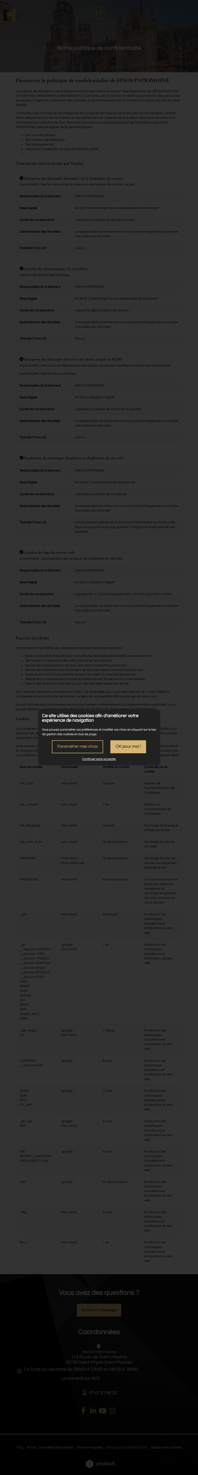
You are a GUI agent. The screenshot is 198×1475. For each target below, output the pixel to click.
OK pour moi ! (128, 746)
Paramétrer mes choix (77, 746)
